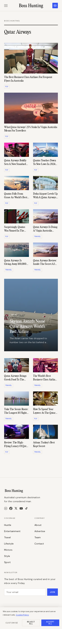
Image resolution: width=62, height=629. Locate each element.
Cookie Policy (22, 614)
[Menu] (6, 5)
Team (37, 537)
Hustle (7, 525)
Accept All (50, 623)
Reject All (31, 623)
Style (7, 556)
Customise (12, 623)
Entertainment (12, 531)
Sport (7, 562)
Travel (7, 537)
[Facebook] (10, 508)
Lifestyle (9, 543)
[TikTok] (26, 508)
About (38, 525)
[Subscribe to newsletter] (55, 5)
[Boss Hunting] (31, 5)
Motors (8, 549)
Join (52, 592)
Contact (39, 543)
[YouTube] (21, 508)
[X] (15, 508)
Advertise (39, 531)
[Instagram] (5, 508)
